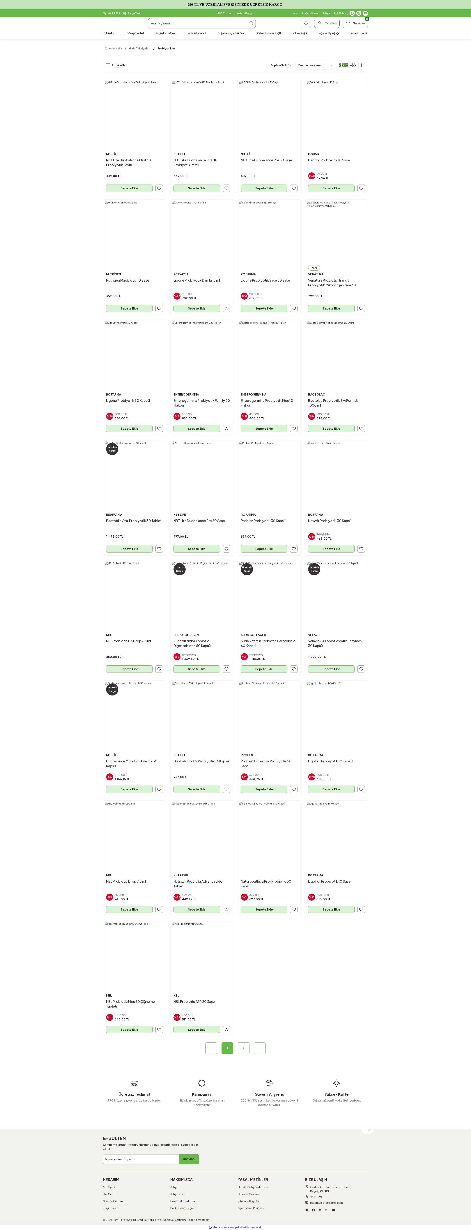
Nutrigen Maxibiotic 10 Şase (127, 280)
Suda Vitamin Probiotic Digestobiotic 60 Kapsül (192, 643)
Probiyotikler (166, 48)
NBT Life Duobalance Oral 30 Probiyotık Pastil (128, 162)
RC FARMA (180, 274)
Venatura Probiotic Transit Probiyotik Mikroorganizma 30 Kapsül (332, 282)
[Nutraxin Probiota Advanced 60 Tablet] (202, 832)
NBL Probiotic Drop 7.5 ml (126, 881)
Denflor (313, 154)
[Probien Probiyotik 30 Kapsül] (269, 471)
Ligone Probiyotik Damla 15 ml (196, 280)
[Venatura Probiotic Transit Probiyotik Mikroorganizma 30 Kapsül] (336, 231)
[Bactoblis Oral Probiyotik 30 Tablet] (134, 471)
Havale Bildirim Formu (183, 1201)
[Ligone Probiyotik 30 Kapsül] (134, 351)
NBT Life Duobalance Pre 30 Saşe (266, 160)
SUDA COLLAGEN (186, 635)
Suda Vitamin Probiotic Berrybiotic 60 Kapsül (268, 643)
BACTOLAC (316, 394)
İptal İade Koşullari (249, 1201)
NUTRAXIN (180, 875)
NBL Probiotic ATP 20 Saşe (194, 1001)
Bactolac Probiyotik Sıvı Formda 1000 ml (333, 402)
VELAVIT (314, 635)
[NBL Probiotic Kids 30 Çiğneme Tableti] (134, 952)
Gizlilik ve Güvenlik (248, 1194)
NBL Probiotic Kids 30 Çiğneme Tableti (130, 1003)
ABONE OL (189, 1159)
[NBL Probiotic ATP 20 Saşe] (202, 952)
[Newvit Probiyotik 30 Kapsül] (336, 471)
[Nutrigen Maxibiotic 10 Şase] (134, 231)
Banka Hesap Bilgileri (182, 1208)
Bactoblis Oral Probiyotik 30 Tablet (134, 521)
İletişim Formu (178, 1194)
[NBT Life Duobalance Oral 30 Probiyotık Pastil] (134, 110)
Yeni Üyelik (109, 1187)
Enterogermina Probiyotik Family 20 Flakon (201, 402)
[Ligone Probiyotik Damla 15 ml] (202, 231)
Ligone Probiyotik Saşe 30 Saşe (265, 280)
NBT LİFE (112, 154)
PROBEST (248, 755)
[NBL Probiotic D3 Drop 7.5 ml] (134, 591)
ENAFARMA (114, 514)
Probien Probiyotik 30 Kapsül (263, 521)
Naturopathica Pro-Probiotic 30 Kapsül (266, 883)
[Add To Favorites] (159, 188)
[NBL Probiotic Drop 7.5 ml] (134, 832)
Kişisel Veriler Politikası (251, 1208)
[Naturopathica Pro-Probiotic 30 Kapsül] (269, 832)
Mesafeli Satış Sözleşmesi (253, 1187)
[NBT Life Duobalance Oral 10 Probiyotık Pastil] (202, 110)
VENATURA (316, 274)
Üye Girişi (108, 1194)
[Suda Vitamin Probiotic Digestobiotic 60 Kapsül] (202, 591)
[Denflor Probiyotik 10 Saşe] (336, 110)
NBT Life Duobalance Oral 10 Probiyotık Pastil (195, 162)
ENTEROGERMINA (186, 394)
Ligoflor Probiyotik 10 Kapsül (330, 761)
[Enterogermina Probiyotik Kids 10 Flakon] (269, 351)
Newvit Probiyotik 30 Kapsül (330, 521)
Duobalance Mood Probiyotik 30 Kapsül (131, 763)
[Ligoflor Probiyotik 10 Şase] (336, 832)
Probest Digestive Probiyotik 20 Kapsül (266, 763)
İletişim (174, 1187)
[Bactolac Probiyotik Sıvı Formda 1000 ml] (336, 351)
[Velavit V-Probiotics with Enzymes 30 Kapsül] (336, 591)
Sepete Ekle (129, 188)
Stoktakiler (119, 65)
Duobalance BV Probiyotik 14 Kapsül (201, 761)
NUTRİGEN (113, 274)
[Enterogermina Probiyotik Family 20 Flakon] (202, 351)
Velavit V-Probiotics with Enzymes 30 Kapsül (335, 643)
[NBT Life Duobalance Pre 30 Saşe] (269, 110)
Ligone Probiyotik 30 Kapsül (128, 400)
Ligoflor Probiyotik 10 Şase (329, 881)
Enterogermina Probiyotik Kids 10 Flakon (267, 402)
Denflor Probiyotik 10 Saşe (329, 160)
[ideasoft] (216, 1227)
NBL (109, 635)
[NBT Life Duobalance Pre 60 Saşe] (202, 471)
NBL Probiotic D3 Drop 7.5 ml (128, 641)
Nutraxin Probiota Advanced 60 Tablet (198, 883)
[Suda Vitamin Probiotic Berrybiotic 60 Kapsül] (269, 591)
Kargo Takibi (110, 1208)
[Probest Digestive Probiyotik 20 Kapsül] (269, 711)
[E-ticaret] (235, 1227)
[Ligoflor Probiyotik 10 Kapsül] (336, 711)
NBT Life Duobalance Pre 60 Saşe (199, 521)
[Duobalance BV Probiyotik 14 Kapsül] (202, 711)
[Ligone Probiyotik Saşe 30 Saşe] (269, 231)
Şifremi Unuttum (113, 1201)
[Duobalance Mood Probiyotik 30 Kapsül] (134, 711)
